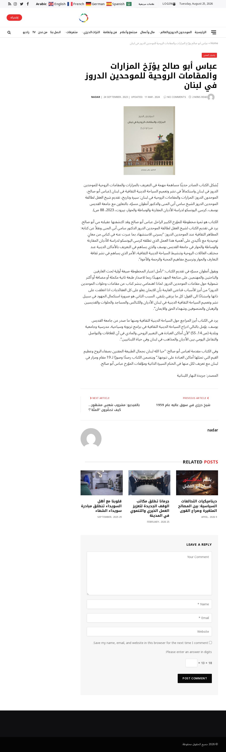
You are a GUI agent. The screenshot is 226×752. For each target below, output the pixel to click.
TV (33, 32)
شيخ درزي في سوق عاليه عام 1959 (183, 405)
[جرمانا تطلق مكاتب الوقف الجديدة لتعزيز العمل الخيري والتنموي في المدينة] (149, 482)
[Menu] (213, 32)
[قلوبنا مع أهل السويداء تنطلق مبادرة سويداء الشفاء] (101, 482)
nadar (95, 97)
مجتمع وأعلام (128, 32)
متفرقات (72, 32)
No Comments (176, 97)
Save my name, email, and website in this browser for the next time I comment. (150, 643)
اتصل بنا (55, 32)
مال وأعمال (147, 32)
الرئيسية (200, 32)
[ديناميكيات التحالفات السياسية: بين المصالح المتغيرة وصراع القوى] (197, 482)
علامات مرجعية (146, 4)
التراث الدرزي (91, 32)
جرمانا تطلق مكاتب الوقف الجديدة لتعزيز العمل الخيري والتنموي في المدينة (149, 508)
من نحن (42, 32)
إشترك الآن (14, 18)
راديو (26, 32)
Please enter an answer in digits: (189, 652)
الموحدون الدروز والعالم (176, 32)
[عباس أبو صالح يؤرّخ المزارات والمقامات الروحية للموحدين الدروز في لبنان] (149, 140)
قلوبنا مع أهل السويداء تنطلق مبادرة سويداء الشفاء (101, 506)
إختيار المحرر (209, 55)
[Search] (9, 32)
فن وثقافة (110, 32)
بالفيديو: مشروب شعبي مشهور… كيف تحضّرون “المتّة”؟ (114, 407)
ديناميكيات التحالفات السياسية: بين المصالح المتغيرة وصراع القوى (197, 506)
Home (214, 43)
